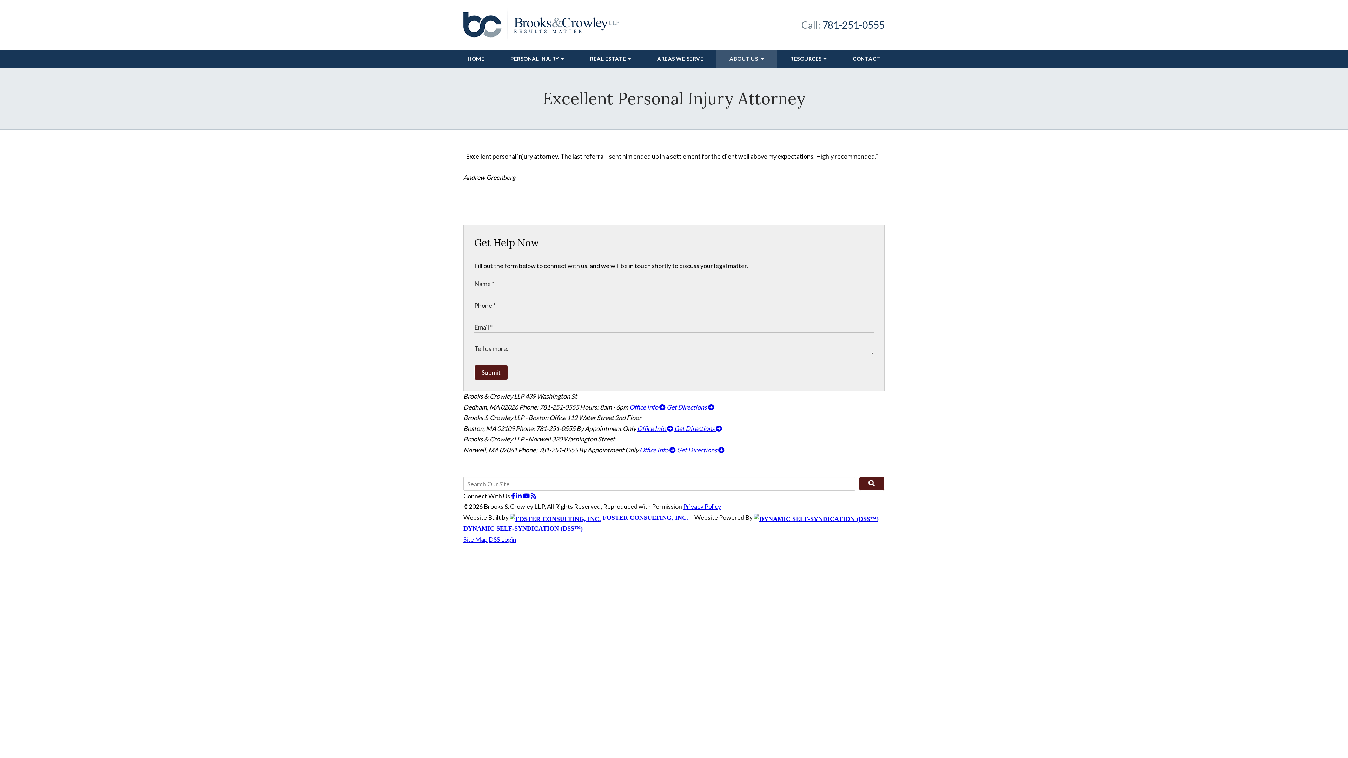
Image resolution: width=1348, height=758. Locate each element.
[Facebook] (513, 496)
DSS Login (502, 539)
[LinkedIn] (519, 496)
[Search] (872, 484)
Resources (806, 58)
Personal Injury (534, 58)
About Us (744, 58)
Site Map (475, 539)
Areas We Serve (680, 58)
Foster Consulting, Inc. (644, 517)
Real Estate (608, 58)
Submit (491, 372)
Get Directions (687, 407)
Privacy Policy (702, 506)
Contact (866, 58)
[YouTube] (527, 496)
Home (476, 58)
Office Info (644, 407)
